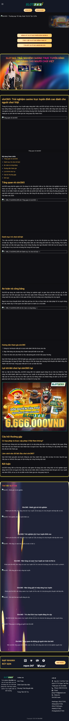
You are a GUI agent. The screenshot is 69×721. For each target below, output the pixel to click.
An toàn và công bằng (10, 165)
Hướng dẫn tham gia (10, 168)
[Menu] (2, 4)
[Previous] (3, 21)
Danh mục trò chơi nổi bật (12, 162)
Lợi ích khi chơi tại (9, 171)
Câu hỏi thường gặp (10, 175)
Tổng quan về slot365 (11, 159)
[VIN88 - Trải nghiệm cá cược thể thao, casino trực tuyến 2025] (34, 4)
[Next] (65, 21)
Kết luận (6, 178)
